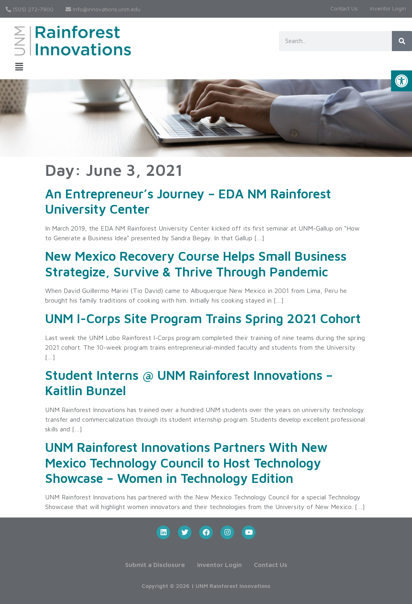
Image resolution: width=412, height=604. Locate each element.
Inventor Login (388, 8)
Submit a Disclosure (155, 564)
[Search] (402, 41)
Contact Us (344, 8)
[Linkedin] (163, 532)
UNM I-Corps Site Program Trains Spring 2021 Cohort (203, 318)
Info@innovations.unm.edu (105, 9)
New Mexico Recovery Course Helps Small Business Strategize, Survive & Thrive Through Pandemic (195, 263)
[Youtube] (248, 532)
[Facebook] (206, 532)
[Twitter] (185, 532)
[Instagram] (227, 532)
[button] (401, 80)
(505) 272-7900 (32, 9)
